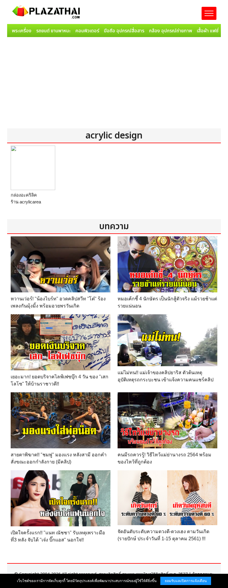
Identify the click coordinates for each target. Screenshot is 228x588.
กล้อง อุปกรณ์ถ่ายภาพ (170, 30)
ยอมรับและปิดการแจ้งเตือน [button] (186, 581)
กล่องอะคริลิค (24, 194)
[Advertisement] (114, 83)
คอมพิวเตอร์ (87, 30)
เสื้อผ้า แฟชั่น (209, 30)
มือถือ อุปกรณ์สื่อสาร (124, 30)
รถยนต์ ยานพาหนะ (53, 30)
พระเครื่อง (21, 30)
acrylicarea (30, 201)
